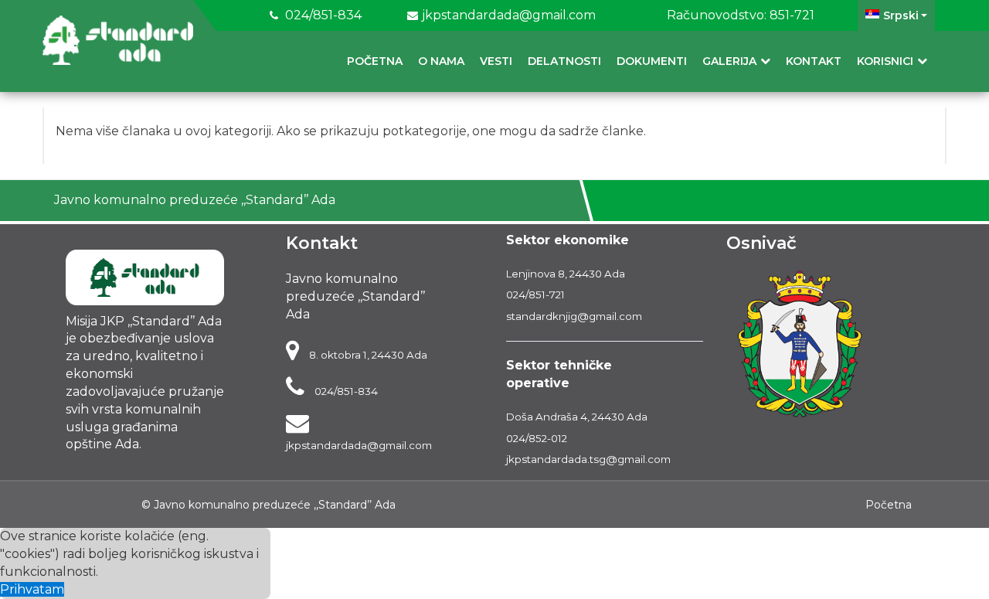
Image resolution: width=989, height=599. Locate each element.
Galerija (729, 61)
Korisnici (885, 61)
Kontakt (813, 61)
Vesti (496, 61)
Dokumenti (652, 61)
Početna (375, 61)
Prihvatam (32, 589)
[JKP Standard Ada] (117, 40)
